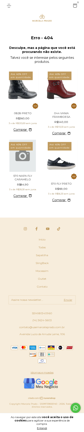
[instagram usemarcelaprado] (25, 229)
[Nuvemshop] (42, 399)
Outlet (42, 278)
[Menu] (10, 6)
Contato (42, 286)
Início (42, 239)
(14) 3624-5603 (42, 320)
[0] (74, 6)
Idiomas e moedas (42, 372)
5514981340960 (42, 313)
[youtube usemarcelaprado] (48, 229)
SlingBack (42, 263)
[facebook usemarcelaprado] (36, 229)
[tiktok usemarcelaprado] (58, 229)
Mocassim (42, 271)
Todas (42, 247)
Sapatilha (42, 255)
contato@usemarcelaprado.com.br (42, 327)
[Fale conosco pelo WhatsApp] (76, 408)
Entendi (42, 428)
